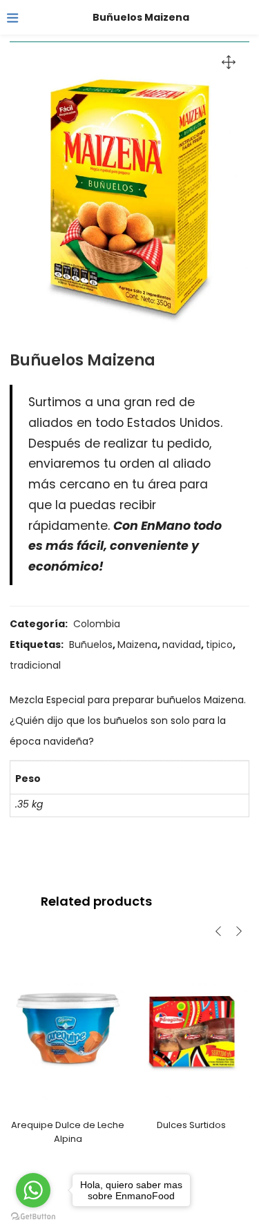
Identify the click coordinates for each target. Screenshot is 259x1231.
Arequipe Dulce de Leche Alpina (67, 1131)
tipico (219, 644)
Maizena (137, 644)
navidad (181, 644)
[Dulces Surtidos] (191, 1029)
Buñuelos (91, 644)
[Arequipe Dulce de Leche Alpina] (68, 1029)
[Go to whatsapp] (33, 1190)
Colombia (96, 624)
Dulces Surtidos (191, 1125)
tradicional (35, 665)
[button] (228, 62)
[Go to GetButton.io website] (33, 1216)
